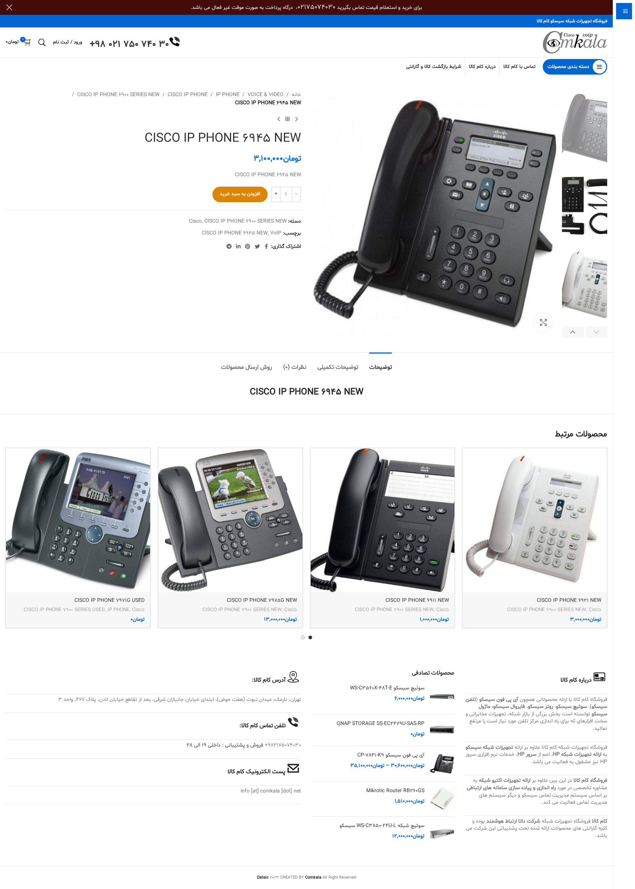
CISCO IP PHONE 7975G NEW (262, 600)
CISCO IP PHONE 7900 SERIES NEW (242, 610)
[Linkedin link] (238, 247)
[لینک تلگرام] (229, 247)
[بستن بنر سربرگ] (9, 7)
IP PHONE (227, 94)
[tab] (380, 363)
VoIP (275, 233)
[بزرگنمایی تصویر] (543, 322)
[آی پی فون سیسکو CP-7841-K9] (442, 764)
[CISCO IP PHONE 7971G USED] (78, 520)
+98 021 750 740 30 (129, 44)
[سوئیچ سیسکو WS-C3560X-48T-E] (442, 697)
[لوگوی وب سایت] (574, 42)
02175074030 (316, 7)
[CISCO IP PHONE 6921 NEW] (535, 520)
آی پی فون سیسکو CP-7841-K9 (390, 755)
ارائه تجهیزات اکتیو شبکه (504, 780)
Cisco (195, 221)
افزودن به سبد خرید (240, 194)
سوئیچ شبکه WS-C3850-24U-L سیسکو (382, 825)
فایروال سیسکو (509, 706)
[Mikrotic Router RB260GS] (442, 799)
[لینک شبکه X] (257, 247)
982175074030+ (283, 745)
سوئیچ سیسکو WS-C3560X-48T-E (387, 688)
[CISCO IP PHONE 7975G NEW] (230, 520)
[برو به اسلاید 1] (310, 637)
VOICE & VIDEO (266, 94)
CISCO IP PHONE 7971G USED (110, 600)
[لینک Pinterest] (247, 247)
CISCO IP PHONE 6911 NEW (417, 600)
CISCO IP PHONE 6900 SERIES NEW (118, 94)
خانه (296, 94)
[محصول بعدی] (278, 119)
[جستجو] (41, 42)
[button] (597, 332)
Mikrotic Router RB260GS (395, 790)
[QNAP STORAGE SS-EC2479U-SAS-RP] (442, 730)
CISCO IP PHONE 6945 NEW (235, 233)
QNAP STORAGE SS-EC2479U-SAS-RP (380, 723)
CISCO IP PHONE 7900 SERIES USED (64, 610)
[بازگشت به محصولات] (287, 119)
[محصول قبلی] (296, 119)
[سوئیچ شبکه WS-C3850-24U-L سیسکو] (442, 834)
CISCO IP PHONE (188, 94)
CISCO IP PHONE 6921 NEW (569, 600)
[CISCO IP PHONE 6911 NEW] (383, 520)
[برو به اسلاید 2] (303, 637)
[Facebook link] (266, 247)
